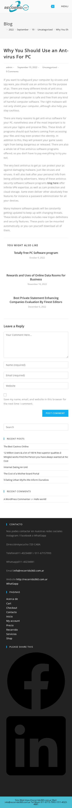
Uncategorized (49, 67)
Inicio (9, 616)
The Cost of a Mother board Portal (21, 473)
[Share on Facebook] (36, 709)
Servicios (11, 634)
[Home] (4, 29)
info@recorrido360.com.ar (28, 570)
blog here (53, 183)
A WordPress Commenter (17, 499)
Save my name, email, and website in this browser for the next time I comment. (35, 401)
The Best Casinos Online (16, 446)
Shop (9, 638)
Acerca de (12, 599)
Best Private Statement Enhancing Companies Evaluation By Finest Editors (36, 300)
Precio (9, 625)
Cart (8, 603)
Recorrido (12, 629)
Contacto (11, 612)
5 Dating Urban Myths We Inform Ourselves (26, 479)
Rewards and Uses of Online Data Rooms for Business (36, 277)
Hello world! (40, 499)
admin (9, 67)
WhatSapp (12, 583)
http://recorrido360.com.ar (32, 579)
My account (13, 620)
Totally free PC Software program (36, 253)
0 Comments (12, 71)
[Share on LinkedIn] (36, 778)
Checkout (11, 607)
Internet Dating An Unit (16, 467)
